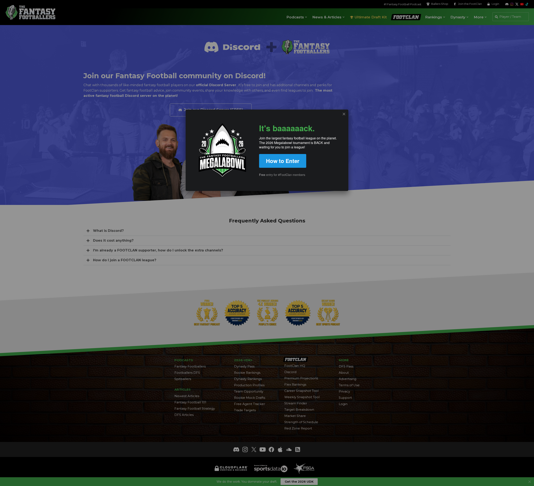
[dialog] (267, 150)
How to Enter (282, 161)
